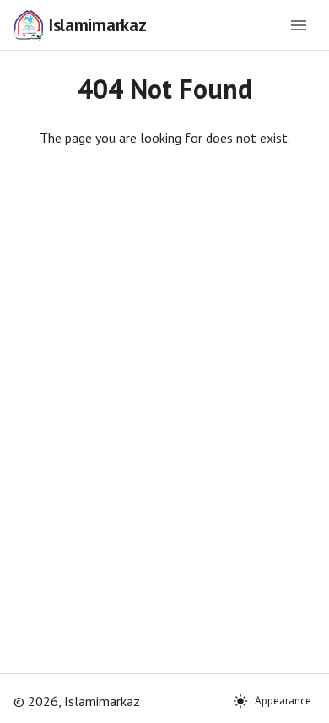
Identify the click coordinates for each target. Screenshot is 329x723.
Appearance (283, 700)
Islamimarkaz (97, 25)
